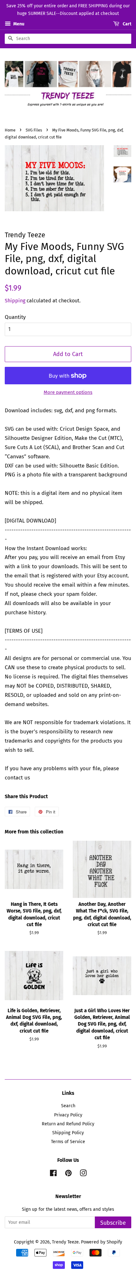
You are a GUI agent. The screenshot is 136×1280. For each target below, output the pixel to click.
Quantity (15, 317)
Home (10, 130)
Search (68, 1105)
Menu (18, 24)
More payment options (68, 392)
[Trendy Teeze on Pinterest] (68, 1174)
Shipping (15, 301)
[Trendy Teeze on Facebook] (53, 1174)
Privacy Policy (68, 1115)
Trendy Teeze (65, 1242)
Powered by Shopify (101, 1242)
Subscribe (113, 1222)
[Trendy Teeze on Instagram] (83, 1174)
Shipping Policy (68, 1132)
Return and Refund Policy (68, 1124)
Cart (126, 24)
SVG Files (34, 130)
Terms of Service (68, 1141)
